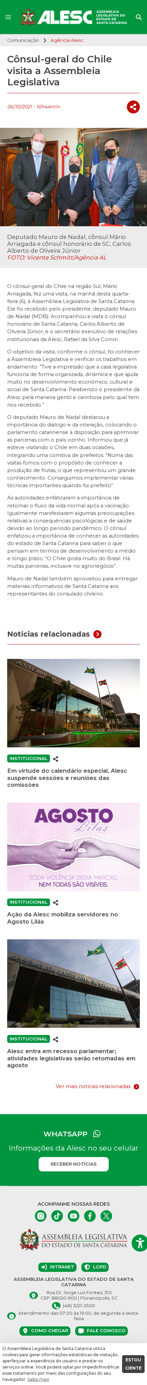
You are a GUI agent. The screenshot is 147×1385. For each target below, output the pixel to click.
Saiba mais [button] (38, 1379)
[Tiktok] (57, 1216)
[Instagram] (40, 1216)
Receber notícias (74, 1164)
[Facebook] (90, 1216)
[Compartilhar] (133, 106)
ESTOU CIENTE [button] (133, 1364)
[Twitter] (106, 1216)
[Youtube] (73, 1216)
